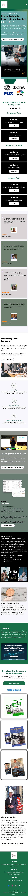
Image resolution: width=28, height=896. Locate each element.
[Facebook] (8, 885)
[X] (16, 885)
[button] (26, 5)
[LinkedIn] (19, 885)
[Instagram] (12, 885)
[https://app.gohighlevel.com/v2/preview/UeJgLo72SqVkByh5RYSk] (14, 855)
